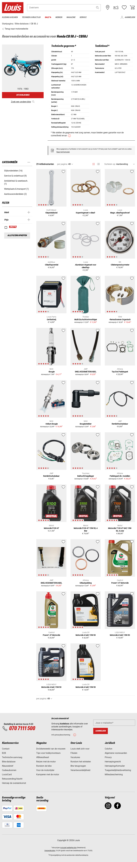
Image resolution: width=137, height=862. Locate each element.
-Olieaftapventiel (51, 265)
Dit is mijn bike (22, 95)
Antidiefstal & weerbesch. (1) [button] (16, 182)
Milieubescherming (114, 774)
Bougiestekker (86, 424)
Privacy (108, 757)
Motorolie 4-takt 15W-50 (86, 635)
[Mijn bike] (116, 7)
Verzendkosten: (50, 851)
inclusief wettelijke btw (68, 848)
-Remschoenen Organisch (120, 319)
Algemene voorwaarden (116, 753)
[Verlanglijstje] (124, 7)
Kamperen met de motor (47, 774)
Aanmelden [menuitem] (130, 17)
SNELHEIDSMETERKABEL (85, 372)
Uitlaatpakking (86, 583)
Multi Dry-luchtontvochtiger (85, 319)
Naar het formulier (63, 152)
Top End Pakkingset (120, 372)
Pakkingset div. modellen (120, 476)
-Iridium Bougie (51, 424)
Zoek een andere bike (21, 101)
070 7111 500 (22, 728)
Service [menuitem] (83, 17)
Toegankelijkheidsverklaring (118, 770)
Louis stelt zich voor (80, 748)
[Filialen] (107, 7)
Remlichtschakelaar (120, 424)
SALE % (13, 227)
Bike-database (8, 761)
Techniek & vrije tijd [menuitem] (31, 17)
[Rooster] (94, 163)
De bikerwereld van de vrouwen (50, 748)
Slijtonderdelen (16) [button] (13, 170)
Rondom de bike (44, 766)
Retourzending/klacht (12, 779)
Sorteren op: (110, 164)
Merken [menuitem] (58, 17)
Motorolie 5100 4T (51, 528)
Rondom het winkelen (81, 761)
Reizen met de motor (46, 761)
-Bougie (51, 372)
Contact (5, 748)
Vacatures (75, 757)
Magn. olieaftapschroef (120, 213)
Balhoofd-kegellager (85, 476)
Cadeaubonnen (9, 770)
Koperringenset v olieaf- (85, 213)
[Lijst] (98, 164)
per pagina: (62, 164)
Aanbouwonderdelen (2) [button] (15, 194)
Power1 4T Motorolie (120, 583)
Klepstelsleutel (51, 213)
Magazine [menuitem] (70, 17)
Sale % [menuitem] (48, 17)
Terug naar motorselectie (16, 28)
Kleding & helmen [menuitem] (10, 17)
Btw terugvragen (78, 766)
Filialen (74, 753)
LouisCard (7, 774)
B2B (4, 753)
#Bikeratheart (42, 757)
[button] (97, 7)
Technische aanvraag (12, 757)
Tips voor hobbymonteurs (48, 753)
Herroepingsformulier (115, 766)
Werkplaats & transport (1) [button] (16, 189)
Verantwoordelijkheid (80, 770)
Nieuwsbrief (7, 766)
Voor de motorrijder (45, 770)
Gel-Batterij (51, 319)
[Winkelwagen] (132, 7)
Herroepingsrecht (113, 761)
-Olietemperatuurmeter (120, 265)
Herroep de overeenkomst (14, 783)
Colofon (108, 748)
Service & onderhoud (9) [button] (15, 175)
